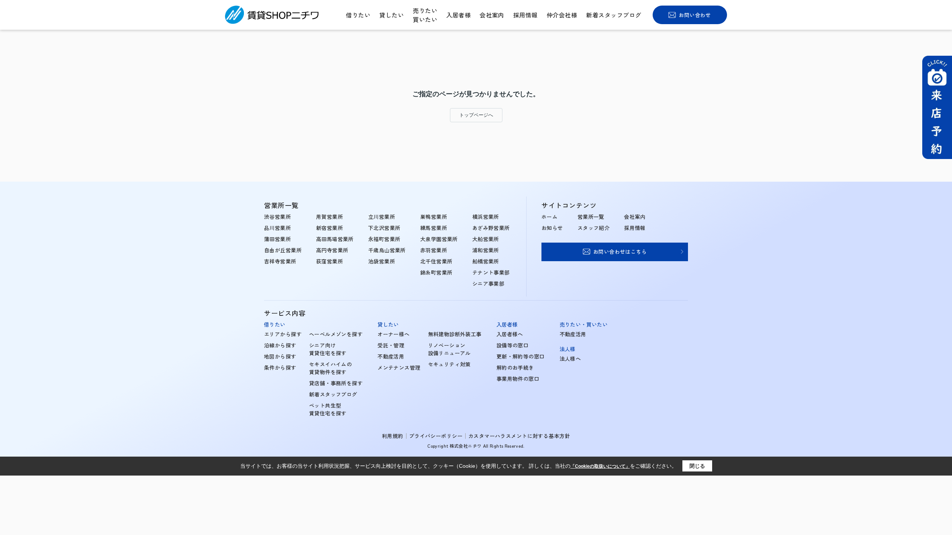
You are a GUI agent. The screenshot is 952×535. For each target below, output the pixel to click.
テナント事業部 (491, 272)
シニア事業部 (488, 283)
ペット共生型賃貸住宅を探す (328, 409)
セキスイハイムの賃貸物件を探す (330, 368)
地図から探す (280, 356)
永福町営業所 (384, 239)
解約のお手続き (515, 367)
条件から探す (280, 367)
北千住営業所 (436, 261)
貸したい (391, 14)
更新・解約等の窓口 (520, 356)
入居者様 (458, 14)
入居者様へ (509, 334)
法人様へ (570, 358)
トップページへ (476, 115)
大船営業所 (485, 239)
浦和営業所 (485, 250)
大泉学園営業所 (439, 239)
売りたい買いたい (425, 15)
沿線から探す (280, 345)
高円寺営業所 (332, 250)
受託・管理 (390, 345)
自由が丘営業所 (283, 250)
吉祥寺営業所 (280, 261)
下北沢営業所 (384, 227)
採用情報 (525, 14)
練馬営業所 (433, 227)
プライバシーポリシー (436, 436)
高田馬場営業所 (335, 239)
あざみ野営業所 (491, 227)
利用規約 (392, 436)
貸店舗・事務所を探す (336, 383)
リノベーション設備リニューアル (449, 349)
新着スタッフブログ (613, 14)
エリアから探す (283, 334)
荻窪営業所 (329, 261)
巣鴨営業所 (433, 216)
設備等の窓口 (512, 345)
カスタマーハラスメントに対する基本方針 (519, 436)
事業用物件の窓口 (517, 378)
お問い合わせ (695, 15)
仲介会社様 (562, 14)
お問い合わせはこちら (620, 251)
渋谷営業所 (277, 216)
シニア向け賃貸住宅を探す (328, 349)
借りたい (358, 14)
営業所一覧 (591, 216)
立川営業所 (381, 216)
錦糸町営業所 (436, 272)
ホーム (549, 216)
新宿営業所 (329, 227)
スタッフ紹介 (594, 227)
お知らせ (552, 227)
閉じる (697, 466)
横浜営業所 (485, 216)
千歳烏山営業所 (387, 250)
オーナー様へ (393, 334)
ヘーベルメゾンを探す (336, 334)
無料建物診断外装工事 (455, 334)
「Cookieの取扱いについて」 (600, 466)
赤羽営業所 (433, 250)
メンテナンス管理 (398, 367)
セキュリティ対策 (449, 364)
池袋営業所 (381, 261)
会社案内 (492, 14)
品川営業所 (277, 227)
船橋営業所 (485, 261)
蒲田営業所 (277, 239)
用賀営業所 (329, 216)
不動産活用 (390, 356)
